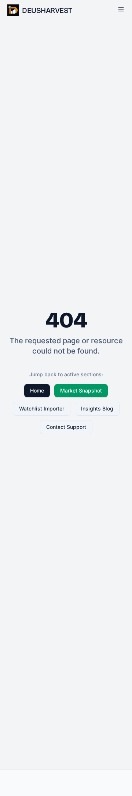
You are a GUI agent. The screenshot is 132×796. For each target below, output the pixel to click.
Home (37, 390)
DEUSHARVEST (47, 10)
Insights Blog (97, 408)
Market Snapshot (81, 390)
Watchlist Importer (41, 408)
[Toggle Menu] (121, 9)
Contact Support (66, 427)
